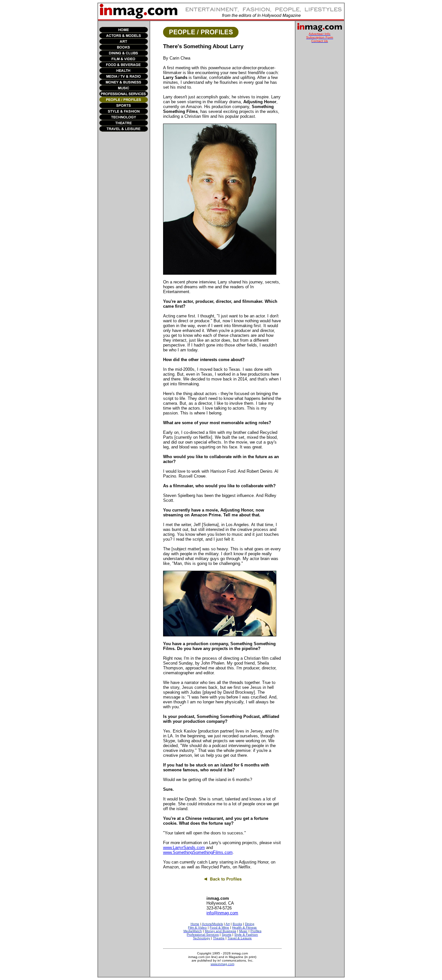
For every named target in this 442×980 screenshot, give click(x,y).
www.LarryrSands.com (184, 847)
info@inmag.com (222, 912)
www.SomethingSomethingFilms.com (198, 852)
